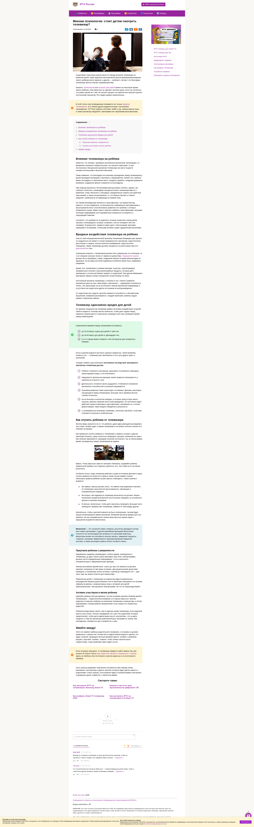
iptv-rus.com (79, 795)
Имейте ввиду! (84, 149)
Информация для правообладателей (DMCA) (119, 800)
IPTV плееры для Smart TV (165, 49)
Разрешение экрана (130, 256)
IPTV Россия (87, 4)
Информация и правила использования (87, 800)
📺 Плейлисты (81, 13)
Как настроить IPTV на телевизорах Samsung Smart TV (88, 686)
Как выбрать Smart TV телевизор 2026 (88, 697)
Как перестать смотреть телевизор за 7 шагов (116, 654)
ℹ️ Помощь (161, 13)
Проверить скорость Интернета (167, 75)
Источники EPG (160, 57)
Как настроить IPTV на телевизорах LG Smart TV (122, 697)
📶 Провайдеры (97, 13)
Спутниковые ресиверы (163, 64)
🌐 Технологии (146, 13)
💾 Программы (114, 13)
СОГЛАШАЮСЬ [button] (245, 822)
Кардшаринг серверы (163, 60)
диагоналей (81, 248)
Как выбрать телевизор (163, 68)
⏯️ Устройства (131, 13)
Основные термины (162, 72)
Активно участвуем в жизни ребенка (97, 146)
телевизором (89, 88)
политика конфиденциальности (155, 824)
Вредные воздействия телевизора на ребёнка (97, 131)
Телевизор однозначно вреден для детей (95, 135)
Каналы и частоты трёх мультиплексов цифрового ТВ (124, 686)
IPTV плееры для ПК (162, 53)
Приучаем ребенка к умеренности (96, 142)
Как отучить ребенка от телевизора (92, 139)
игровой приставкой (106, 88)
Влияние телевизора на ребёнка (91, 127)
